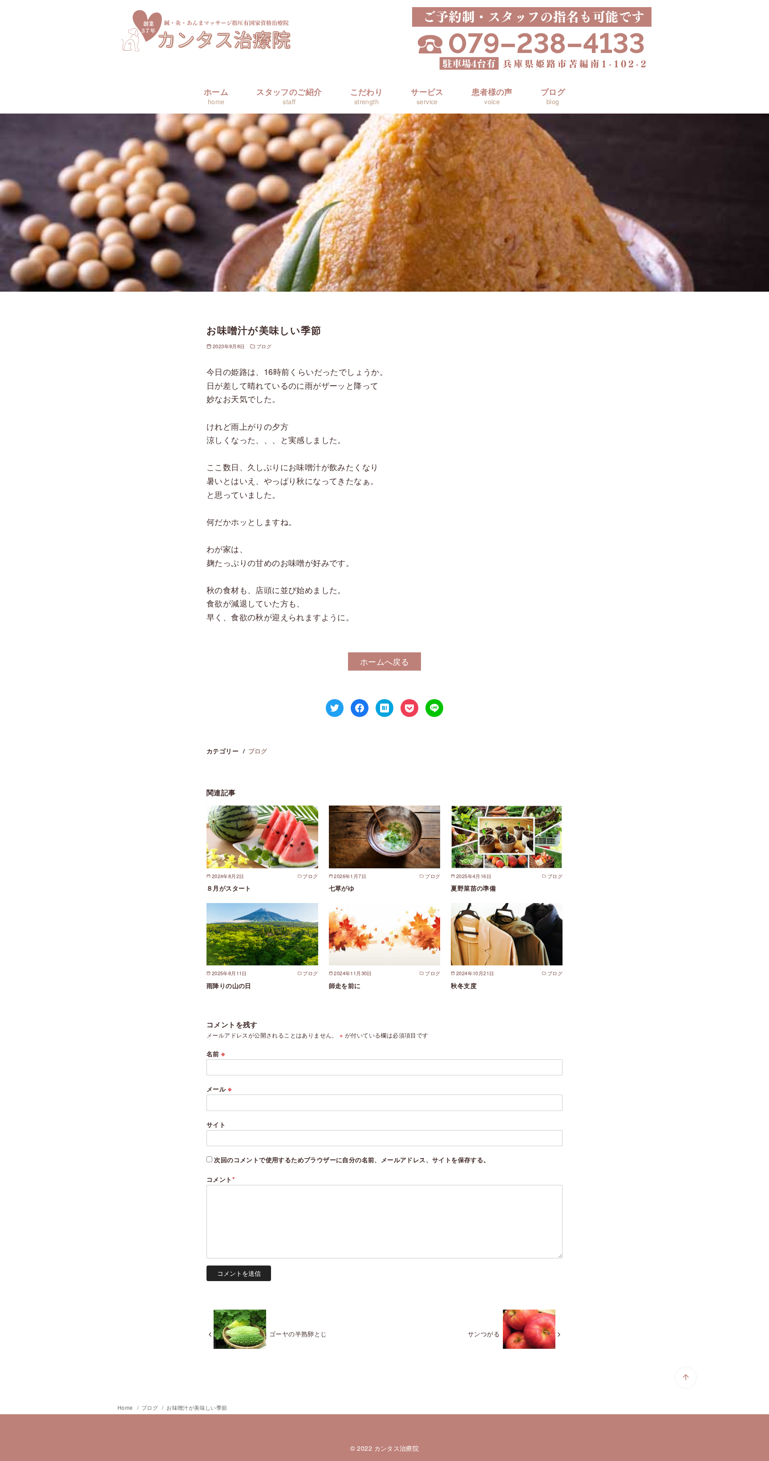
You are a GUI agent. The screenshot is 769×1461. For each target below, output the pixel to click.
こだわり (366, 96)
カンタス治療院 (396, 1448)
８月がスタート (228, 887)
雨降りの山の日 (228, 985)
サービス (427, 96)
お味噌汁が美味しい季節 (196, 1407)
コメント (220, 1179)
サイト (216, 1124)
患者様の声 (492, 96)
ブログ (553, 96)
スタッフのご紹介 (289, 96)
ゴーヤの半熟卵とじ (298, 1333)
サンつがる (484, 1333)
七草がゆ (342, 887)
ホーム (216, 96)
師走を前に (345, 985)
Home (125, 1407)
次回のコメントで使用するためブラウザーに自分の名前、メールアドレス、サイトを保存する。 (352, 1159)
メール (218, 1088)
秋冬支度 (464, 985)
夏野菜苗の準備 (473, 887)
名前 (215, 1053)
